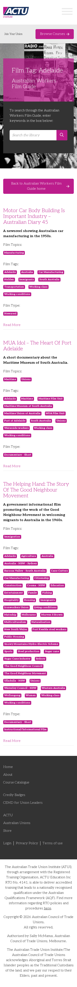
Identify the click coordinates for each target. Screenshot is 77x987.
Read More (12, 325)
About (7, 775)
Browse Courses (52, 34)
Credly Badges (14, 795)
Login (7, 843)
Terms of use (53, 843)
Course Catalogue (16, 782)
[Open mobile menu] (67, 12)
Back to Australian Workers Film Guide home (36, 186)
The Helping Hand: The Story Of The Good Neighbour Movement (36, 490)
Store (7, 831)
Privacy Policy (27, 843)
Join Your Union (13, 34)
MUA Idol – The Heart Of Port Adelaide (37, 346)
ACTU (8, 815)
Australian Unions (16, 823)
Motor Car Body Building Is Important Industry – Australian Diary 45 (34, 216)
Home (8, 767)
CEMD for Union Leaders (23, 803)
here (47, 908)
